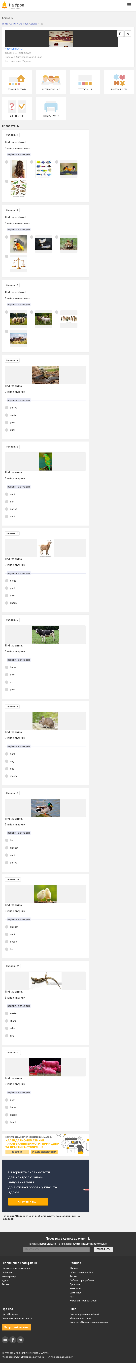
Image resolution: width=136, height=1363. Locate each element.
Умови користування (33, 1357)
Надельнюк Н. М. (14, 48)
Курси (5, 1280)
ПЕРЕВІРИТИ (103, 1249)
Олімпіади (75, 1292)
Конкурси (75, 1288)
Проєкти (75, 1284)
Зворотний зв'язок (16, 1327)
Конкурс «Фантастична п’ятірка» (89, 1322)
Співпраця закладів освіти (17, 1318)
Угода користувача (12, 1357)
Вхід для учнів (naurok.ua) (84, 1314)
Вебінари (7, 1272)
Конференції (9, 1276)
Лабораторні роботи (82, 1280)
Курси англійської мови (83, 1300)
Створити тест (28, 1201)
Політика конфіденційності (59, 1357)
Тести (73, 1276)
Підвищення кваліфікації (16, 1268)
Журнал (74, 1268)
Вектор (6, 1284)
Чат (72, 1296)
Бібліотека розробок (82, 1272)
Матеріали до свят (80, 1318)
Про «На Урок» (10, 1314)
